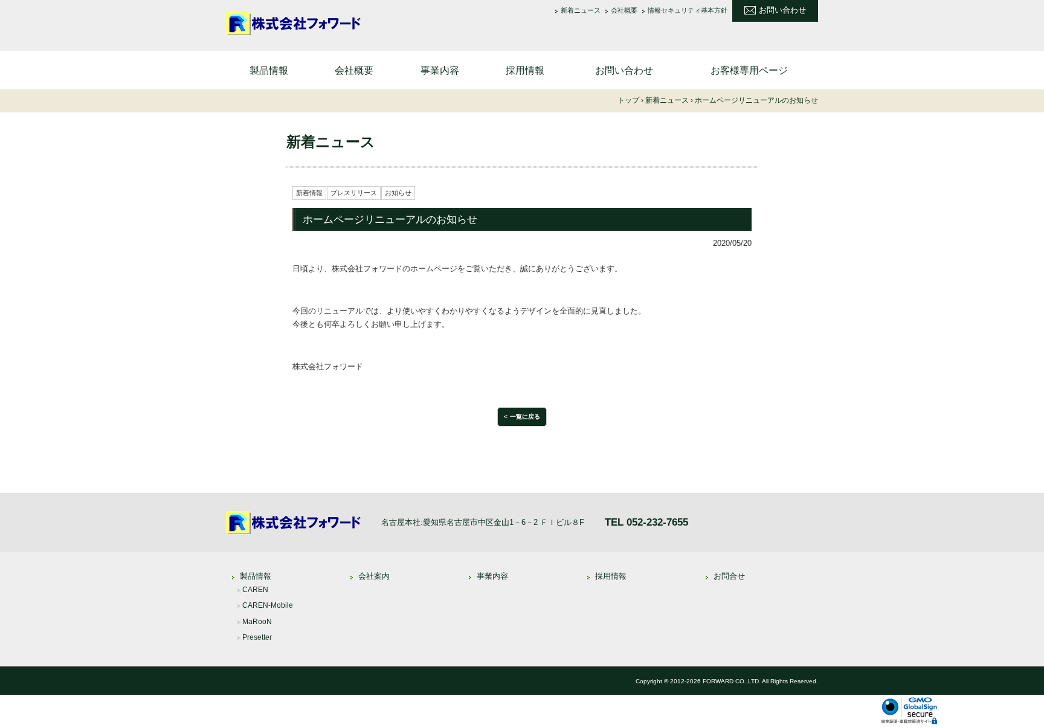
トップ (628, 100)
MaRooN (257, 621)
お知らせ (398, 192)
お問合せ (729, 576)
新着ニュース (581, 10)
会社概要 (624, 10)
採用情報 (525, 70)
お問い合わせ (782, 10)
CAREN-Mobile (267, 605)
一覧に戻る (525, 416)
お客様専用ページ (749, 70)
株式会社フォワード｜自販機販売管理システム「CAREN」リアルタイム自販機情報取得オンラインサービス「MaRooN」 (322, 24)
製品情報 (269, 70)
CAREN (255, 589)
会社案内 (374, 576)
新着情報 (309, 192)
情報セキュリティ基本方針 (687, 10)
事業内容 (439, 70)
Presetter (257, 637)
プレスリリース (353, 192)
